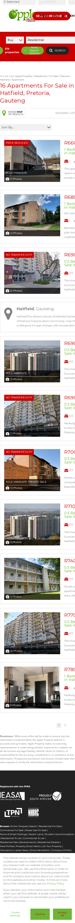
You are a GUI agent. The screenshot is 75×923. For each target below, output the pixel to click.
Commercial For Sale (11, 830)
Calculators (6, 850)
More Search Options (34, 51)
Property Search (28, 826)
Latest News (21, 850)
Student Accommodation (59, 834)
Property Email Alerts (28, 846)
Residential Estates (48, 842)
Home (13, 826)
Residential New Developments (18, 842)
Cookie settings (15, 914)
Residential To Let (11, 838)
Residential (40, 76)
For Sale (53, 76)
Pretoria (64, 76)
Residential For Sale (50, 826)
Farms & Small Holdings (13, 834)
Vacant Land (36, 834)
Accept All (62, 914)
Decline (40, 914)
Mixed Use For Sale (36, 830)
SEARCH (60, 50)
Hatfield (4, 79)
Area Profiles (7, 846)
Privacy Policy (55, 883)
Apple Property (23, 76)
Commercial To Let (33, 838)
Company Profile (61, 850)
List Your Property (52, 846)
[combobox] (19, 2)
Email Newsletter (40, 850)
